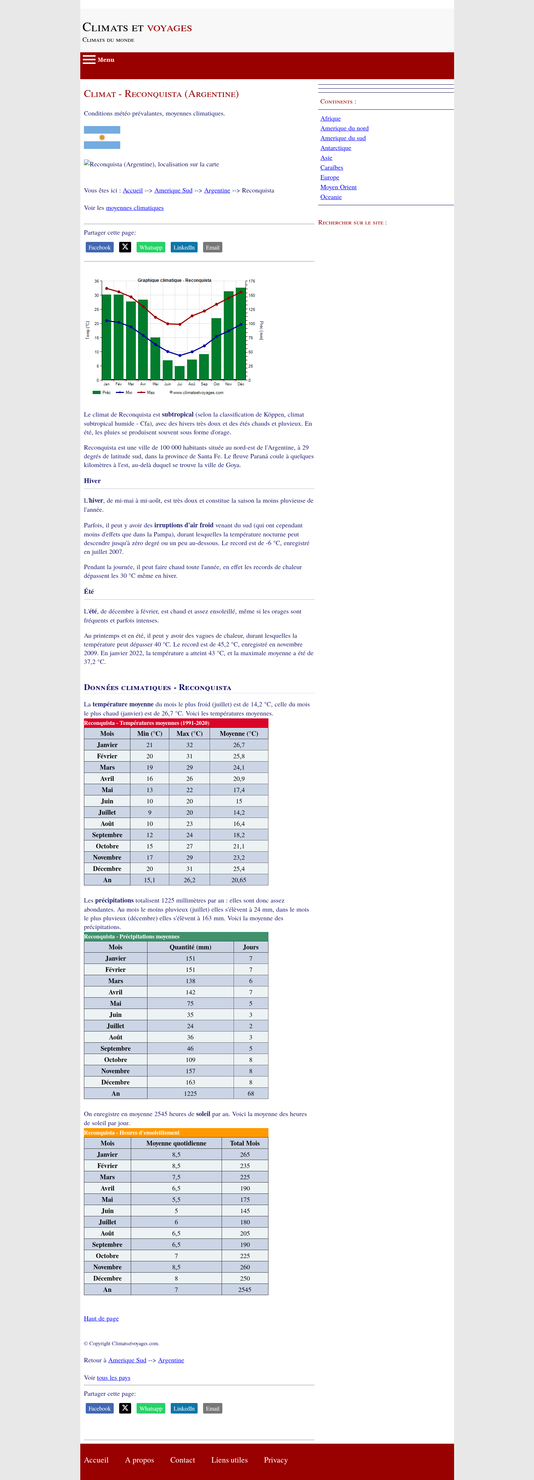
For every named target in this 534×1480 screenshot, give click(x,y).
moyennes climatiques (135, 207)
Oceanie (331, 196)
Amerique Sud (173, 190)
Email (212, 247)
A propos (139, 1459)
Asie (326, 157)
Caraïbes (331, 167)
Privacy (276, 1459)
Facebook (100, 247)
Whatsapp (150, 247)
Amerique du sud (343, 137)
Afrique (330, 118)
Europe (329, 177)
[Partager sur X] (125, 247)
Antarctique (335, 147)
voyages (137, 26)
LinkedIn (184, 247)
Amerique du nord (344, 127)
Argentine (217, 190)
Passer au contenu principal (116, 4)
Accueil (133, 190)
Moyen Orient (338, 186)
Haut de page (101, 1318)
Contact (182, 1459)
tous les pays (113, 1377)
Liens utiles (229, 1459)
